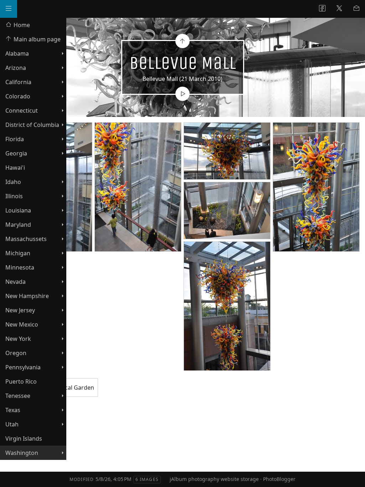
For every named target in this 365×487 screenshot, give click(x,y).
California (18, 82)
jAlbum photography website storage (214, 479)
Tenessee (17, 396)
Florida (14, 139)
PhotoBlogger (279, 479)
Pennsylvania (23, 367)
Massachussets (26, 239)
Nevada (15, 282)
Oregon (15, 353)
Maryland (18, 225)
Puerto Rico (21, 381)
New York (18, 339)
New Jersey (20, 310)
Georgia (16, 153)
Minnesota (19, 267)
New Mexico (21, 324)
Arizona (15, 68)
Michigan (17, 253)
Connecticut (21, 110)
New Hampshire (27, 296)
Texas (12, 410)
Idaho (13, 182)
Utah (12, 424)
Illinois (14, 196)
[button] (11, 476)
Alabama (17, 53)
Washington (21, 453)
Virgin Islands (23, 438)
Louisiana (18, 210)
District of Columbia (32, 125)
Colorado (17, 96)
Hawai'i (15, 167)
